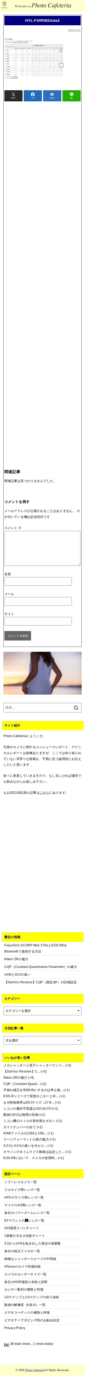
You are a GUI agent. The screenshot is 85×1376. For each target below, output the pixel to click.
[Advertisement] (42, 277)
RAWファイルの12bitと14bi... (25, 1133)
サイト (9, 614)
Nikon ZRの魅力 (15, 1077)
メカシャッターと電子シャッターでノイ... (33, 1065)
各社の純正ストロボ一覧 (22, 1251)
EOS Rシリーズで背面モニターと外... (31, 1096)
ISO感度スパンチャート (21, 1228)
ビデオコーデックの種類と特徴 (27, 1312)
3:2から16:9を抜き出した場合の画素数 (32, 1243)
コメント (12, 528)
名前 (7, 574)
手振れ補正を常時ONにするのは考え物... (33, 1090)
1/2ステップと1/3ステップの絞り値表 (31, 1297)
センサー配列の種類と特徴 (23, 1289)
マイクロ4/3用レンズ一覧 (22, 1205)
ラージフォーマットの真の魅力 (26, 1139)
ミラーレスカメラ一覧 (20, 1182)
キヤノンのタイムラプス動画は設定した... (33, 1151)
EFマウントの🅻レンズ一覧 (24, 1220)
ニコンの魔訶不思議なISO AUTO (27, 1108)
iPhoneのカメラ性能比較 (22, 1266)
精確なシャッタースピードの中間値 (30, 1258)
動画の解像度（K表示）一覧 (24, 1304)
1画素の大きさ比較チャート (24, 1235)
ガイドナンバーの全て (19, 1127)
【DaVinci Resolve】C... (21, 1071)
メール (9, 594)
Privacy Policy (15, 1328)
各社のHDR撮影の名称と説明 (25, 1282)
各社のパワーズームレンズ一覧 (27, 1212)
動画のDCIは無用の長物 (20, 1114)
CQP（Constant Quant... (21, 1084)
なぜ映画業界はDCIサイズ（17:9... (28, 1102)
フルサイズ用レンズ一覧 (22, 1189)
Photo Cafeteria (34, 1370)
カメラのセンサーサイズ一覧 (25, 1274)
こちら (44, 792)
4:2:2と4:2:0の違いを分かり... (25, 1145)
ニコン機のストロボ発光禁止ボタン (29, 1120)
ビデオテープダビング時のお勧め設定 (32, 1320)
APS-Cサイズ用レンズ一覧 (24, 1197)
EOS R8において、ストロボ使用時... (30, 1158)
